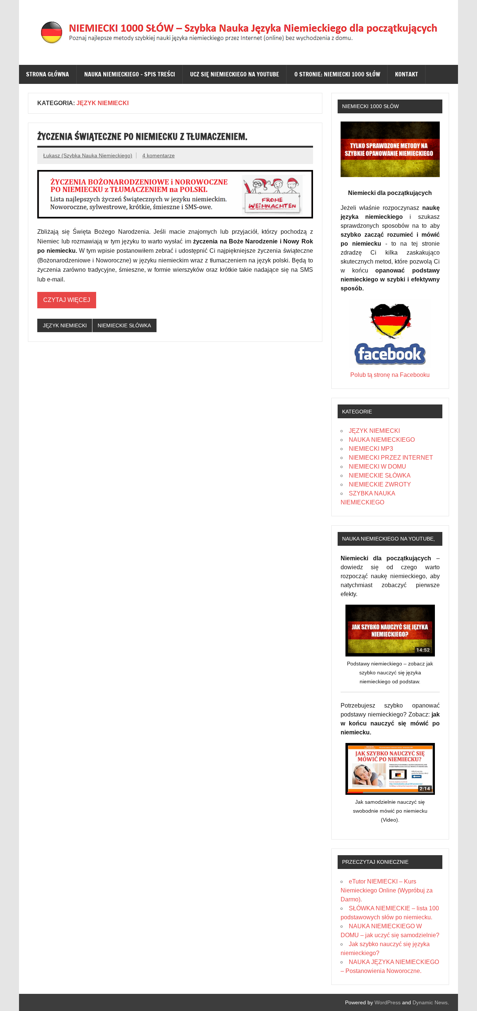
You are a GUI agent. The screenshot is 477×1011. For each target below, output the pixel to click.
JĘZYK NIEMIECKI (65, 325)
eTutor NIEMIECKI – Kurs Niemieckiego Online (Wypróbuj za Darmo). (387, 890)
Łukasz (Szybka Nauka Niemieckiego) (87, 155)
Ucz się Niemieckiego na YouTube (234, 74)
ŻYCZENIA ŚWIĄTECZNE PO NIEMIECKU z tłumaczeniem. (142, 136)
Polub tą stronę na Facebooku (390, 375)
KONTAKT (406, 74)
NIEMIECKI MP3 (371, 448)
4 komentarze (158, 155)
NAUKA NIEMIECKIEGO (382, 440)
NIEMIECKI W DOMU (377, 466)
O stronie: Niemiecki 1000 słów (337, 74)
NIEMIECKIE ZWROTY (380, 484)
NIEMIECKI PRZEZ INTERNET (391, 457)
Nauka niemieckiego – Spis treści (129, 74)
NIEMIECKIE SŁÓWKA (124, 325)
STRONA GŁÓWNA (47, 74)
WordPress (388, 1002)
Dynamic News (430, 1002)
